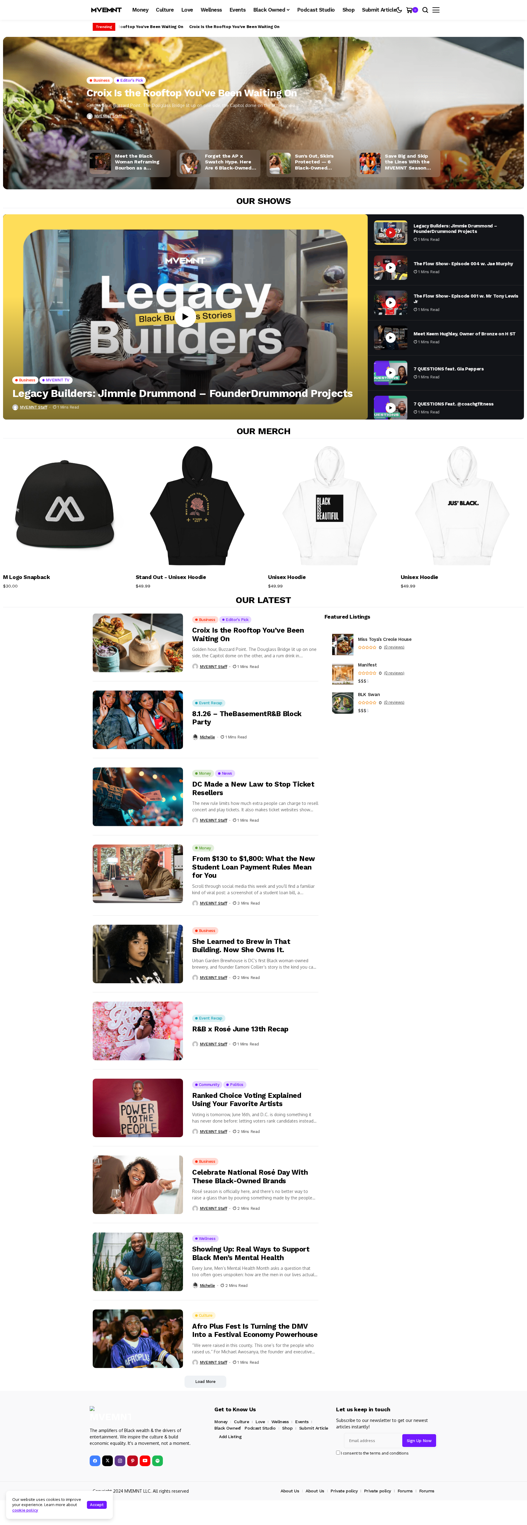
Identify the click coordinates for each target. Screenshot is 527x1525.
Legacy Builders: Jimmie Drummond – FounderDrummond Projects (182, 393)
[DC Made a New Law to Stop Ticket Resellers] (138, 796)
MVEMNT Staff (107, 116)
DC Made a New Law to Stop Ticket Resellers (253, 788)
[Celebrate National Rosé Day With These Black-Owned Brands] (138, 1184)
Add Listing (230, 1436)
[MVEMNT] (106, 10)
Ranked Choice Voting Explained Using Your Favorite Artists (246, 1099)
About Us (290, 1490)
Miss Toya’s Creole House (385, 639)
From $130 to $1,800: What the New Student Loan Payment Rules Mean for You (253, 867)
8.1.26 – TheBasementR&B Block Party (247, 718)
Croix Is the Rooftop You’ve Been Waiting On (133, 26)
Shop (287, 1428)
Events (301, 1421)
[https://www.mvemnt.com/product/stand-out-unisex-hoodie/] (197, 506)
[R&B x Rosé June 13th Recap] (138, 1031)
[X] (107, 1460)
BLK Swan (369, 694)
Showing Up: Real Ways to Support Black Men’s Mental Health (250, 1253)
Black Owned (227, 1428)
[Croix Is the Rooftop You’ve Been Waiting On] (263, 127)
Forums (405, 1490)
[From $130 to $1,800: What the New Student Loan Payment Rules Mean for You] (138, 874)
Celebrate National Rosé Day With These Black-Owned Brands (250, 1176)
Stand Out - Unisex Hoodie (171, 577)
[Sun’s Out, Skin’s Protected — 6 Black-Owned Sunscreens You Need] (280, 163)
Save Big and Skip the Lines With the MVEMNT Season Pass (407, 162)
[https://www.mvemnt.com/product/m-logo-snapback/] (65, 506)
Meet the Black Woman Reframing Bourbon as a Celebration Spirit (137, 162)
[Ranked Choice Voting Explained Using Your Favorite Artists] (138, 1108)
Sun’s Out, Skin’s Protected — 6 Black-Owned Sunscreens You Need (321, 162)
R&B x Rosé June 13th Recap (240, 1029)
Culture (241, 1421)
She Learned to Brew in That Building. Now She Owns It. (241, 946)
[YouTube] (145, 1460)
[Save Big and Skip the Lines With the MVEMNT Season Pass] (370, 163)
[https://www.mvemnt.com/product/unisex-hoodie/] (462, 506)
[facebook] (95, 1460)
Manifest (367, 665)
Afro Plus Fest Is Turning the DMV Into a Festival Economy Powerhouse (254, 1330)
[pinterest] (132, 1460)
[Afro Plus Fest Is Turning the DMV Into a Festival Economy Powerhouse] (138, 1338)
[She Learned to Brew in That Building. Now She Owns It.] (138, 954)
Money (221, 1421)
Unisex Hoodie (287, 577)
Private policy (344, 1490)
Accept (97, 1504)
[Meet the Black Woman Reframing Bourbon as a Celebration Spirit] (100, 163)
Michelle (207, 737)
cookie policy (25, 1510)
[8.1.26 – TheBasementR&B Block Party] (138, 720)
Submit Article (313, 1428)
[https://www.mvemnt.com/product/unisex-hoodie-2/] (330, 506)
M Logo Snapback (26, 577)
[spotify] (157, 1460)
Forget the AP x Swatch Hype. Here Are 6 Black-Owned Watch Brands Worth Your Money (230, 162)
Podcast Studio (260, 1428)
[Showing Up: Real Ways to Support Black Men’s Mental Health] (138, 1261)
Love (260, 1421)
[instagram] (120, 1460)
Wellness (280, 1421)
